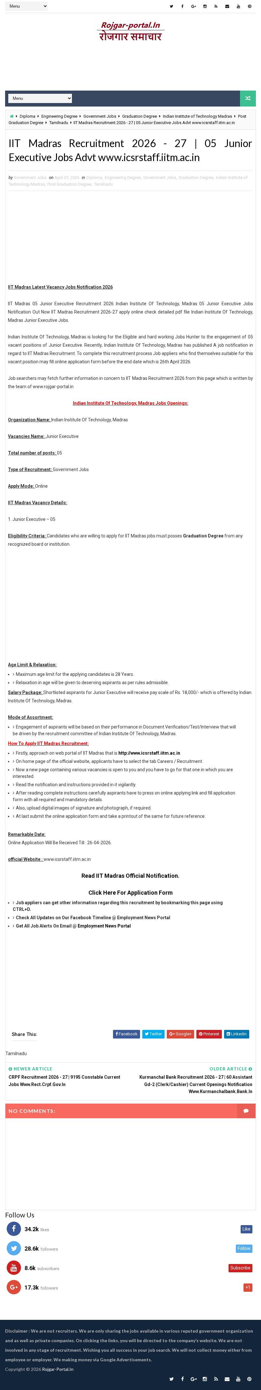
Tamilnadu (58, 122)
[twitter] (171, 6)
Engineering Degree (59, 116)
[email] (227, 6)
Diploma (27, 116)
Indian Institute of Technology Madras (197, 116)
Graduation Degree (139, 116)
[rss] (216, 6)
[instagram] (205, 6)
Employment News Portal (104, 925)
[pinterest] (249, 6)
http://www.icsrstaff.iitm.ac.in (149, 753)
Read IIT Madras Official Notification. (130, 875)
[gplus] (194, 6)
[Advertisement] (130, 68)
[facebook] (182, 6)
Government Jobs (99, 116)
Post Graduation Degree (69, 184)
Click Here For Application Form (130, 892)
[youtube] (238, 6)
